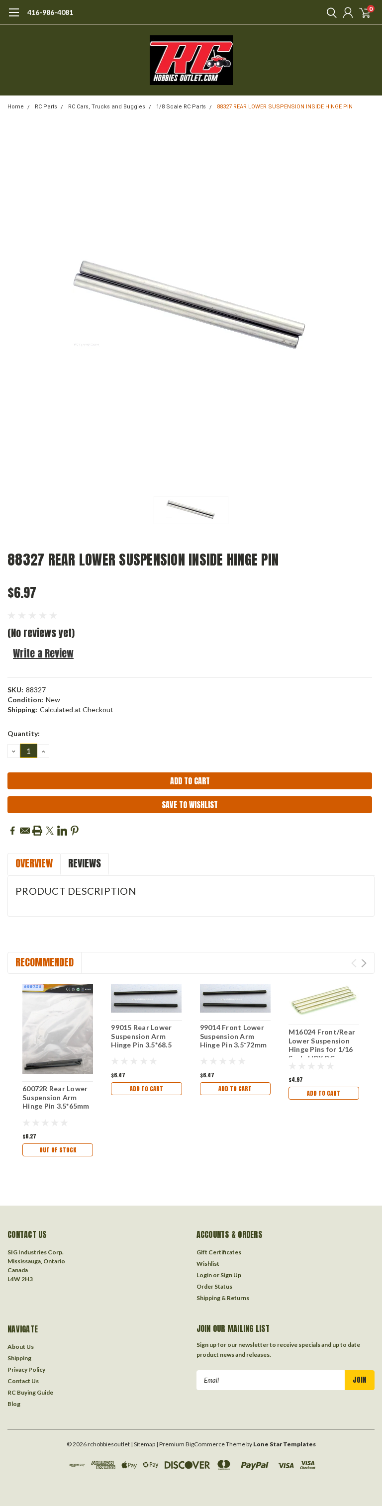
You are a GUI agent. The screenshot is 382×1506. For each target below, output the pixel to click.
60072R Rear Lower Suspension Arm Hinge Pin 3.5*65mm (56, 1097)
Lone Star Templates (284, 1444)
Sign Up (230, 1275)
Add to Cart (146, 1088)
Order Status (214, 1286)
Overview (34, 863)
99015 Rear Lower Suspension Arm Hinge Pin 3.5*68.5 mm (141, 1040)
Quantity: (23, 733)
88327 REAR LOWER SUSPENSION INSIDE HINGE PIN (285, 106)
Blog (13, 1404)
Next (364, 963)
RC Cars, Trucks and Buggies (106, 106)
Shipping (19, 1358)
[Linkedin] (62, 831)
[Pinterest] (75, 831)
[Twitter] (50, 831)
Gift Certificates (218, 1252)
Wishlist (207, 1263)
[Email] (25, 831)
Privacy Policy (26, 1369)
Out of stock (57, 1149)
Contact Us (23, 1381)
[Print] (37, 831)
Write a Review (43, 653)
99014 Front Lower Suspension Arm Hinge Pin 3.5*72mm (233, 1036)
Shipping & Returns (222, 1298)
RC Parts (46, 106)
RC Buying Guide (30, 1392)
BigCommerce (205, 1444)
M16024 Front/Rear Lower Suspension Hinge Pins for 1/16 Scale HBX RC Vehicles (321, 1049)
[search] (329, 12)
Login (204, 1275)
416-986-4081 (50, 12)
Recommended (44, 962)
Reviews (84, 863)
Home (15, 106)
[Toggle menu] (13, 17)
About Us (20, 1346)
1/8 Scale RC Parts (181, 106)
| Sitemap (143, 1444)
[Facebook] (12, 831)
